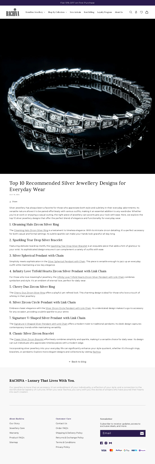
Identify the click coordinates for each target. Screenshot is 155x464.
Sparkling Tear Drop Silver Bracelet (69, 246)
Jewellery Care (17, 428)
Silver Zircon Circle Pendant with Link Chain (68, 308)
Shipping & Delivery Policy (69, 433)
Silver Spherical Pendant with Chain (66, 261)
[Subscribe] (142, 433)
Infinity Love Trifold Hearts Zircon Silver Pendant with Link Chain (90, 277)
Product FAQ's (16, 437)
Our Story (14, 423)
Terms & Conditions (65, 442)
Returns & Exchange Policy (70, 437)
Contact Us (61, 423)
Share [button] (14, 202)
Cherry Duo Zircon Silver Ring (29, 293)
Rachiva (97, 352)
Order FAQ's (62, 428)
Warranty (14, 433)
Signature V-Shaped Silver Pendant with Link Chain (40, 324)
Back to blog (79, 361)
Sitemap (13, 442)
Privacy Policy (63, 447)
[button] (35, 12)
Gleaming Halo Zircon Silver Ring (31, 230)
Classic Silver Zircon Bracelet (29, 339)
